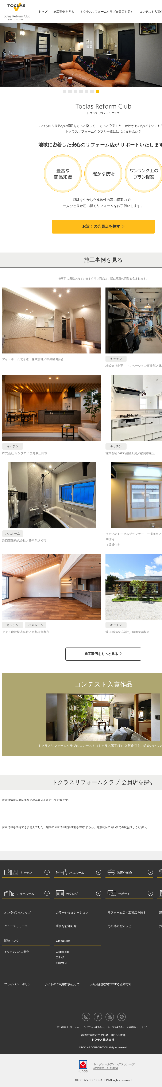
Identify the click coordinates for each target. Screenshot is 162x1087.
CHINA (60, 957)
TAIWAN (61, 963)
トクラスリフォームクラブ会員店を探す (106, 11)
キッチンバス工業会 (16, 951)
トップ (42, 11)
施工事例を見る (63, 11)
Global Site (62, 951)
